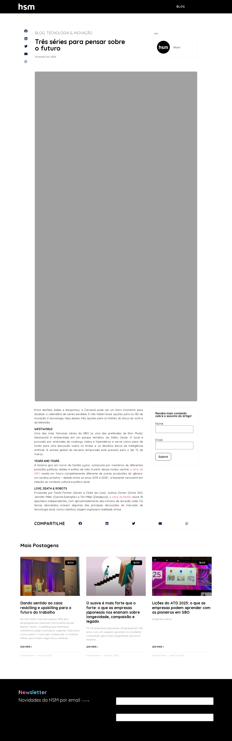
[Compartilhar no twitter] (25, 46)
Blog (181, 6)
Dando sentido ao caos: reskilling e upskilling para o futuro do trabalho (45, 607)
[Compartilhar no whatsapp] (25, 61)
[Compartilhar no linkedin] (25, 38)
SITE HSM (207, 6)
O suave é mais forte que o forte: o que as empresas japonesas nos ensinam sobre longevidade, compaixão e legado (113, 612)
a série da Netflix (120, 497)
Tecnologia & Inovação (69, 33)
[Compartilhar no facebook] (25, 31)
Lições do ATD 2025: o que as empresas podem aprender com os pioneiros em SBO (181, 607)
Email (158, 439)
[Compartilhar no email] (25, 54)
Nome (159, 423)
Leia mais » (26, 646)
